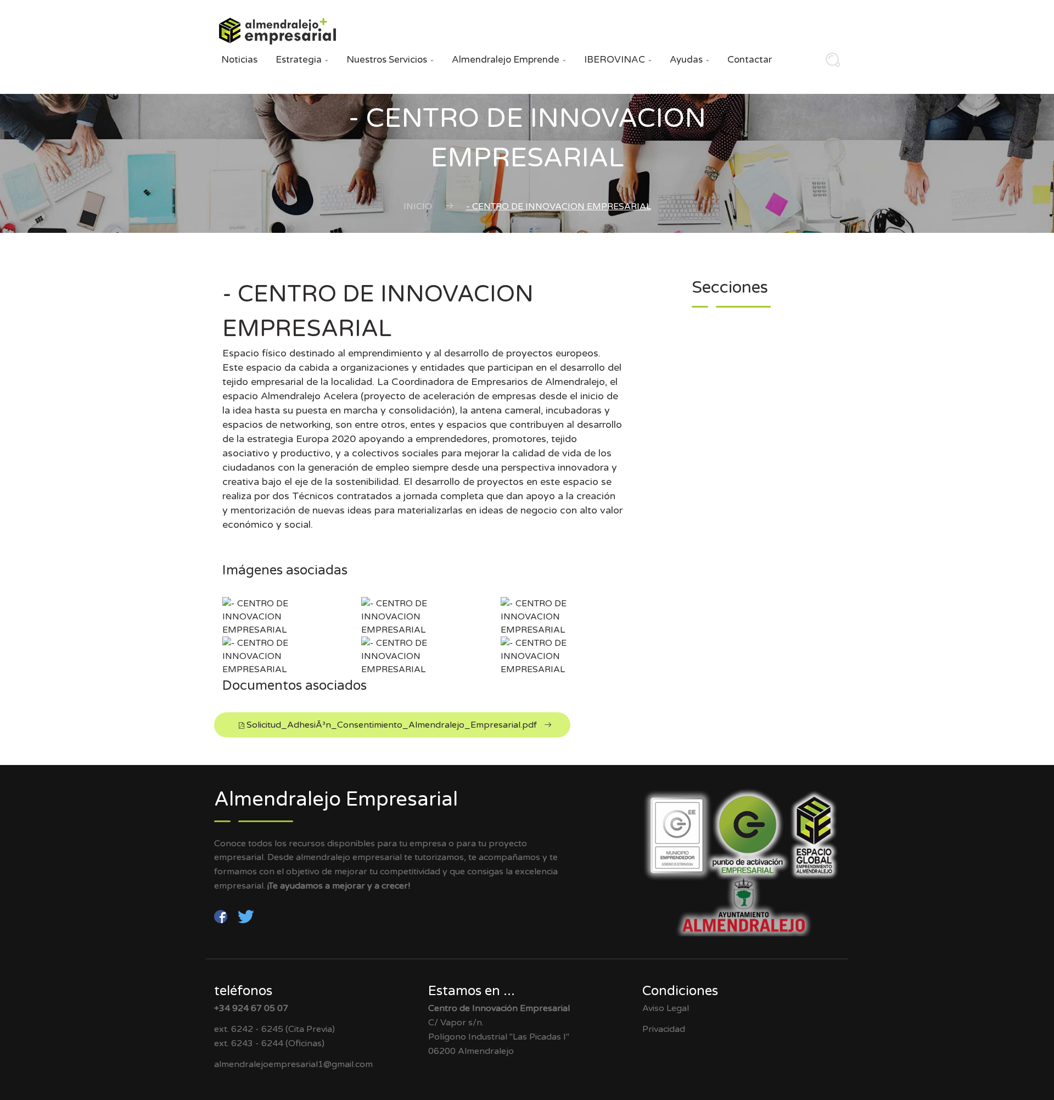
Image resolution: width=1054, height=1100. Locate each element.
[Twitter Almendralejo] (246, 916)
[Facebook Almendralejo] (221, 916)
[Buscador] (830, 63)
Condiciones (680, 991)
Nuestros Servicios (390, 59)
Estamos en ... (471, 991)
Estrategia (302, 59)
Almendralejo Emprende (509, 59)
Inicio (417, 206)
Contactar (749, 59)
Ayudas (689, 59)
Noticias (239, 59)
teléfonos (243, 991)
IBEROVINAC (618, 59)
